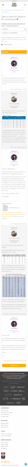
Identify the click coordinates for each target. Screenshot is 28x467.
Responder (5, 52)
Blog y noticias (4, 446)
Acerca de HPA (4, 442)
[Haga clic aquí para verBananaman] (14, 99)
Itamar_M (14, 57)
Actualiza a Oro (4, 427)
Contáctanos (4, 448)
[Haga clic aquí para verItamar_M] (14, 64)
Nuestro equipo (4, 444)
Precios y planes (5, 423)
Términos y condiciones (6, 433)
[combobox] (14, 33)
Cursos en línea (4, 410)
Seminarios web (4, 416)
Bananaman (14, 93)
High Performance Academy (14, 4)
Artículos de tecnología (6, 412)
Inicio (14, 1)
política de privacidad (6, 435)
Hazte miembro (4, 425)
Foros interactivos (5, 414)
